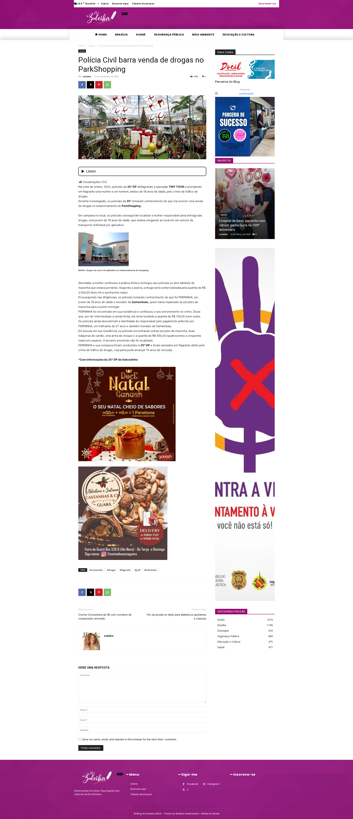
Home (81, 45)
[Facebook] (82, 84)
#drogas (111, 570)
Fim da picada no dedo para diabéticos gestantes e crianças (176, 616)
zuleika (87, 76)
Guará (91, 45)
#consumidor (96, 570)
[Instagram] (204, 784)
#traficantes (150, 570)
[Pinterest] (99, 84)
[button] (280, 3)
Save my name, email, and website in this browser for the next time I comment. (129, 739)
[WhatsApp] (107, 84)
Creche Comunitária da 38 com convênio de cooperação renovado (104, 616)
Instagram (213, 784)
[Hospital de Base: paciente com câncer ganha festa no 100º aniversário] (245, 203)
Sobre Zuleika (225, 52)
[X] (90, 84)
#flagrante (125, 570)
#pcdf (137, 570)
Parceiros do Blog (227, 81)
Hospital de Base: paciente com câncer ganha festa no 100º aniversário (242, 225)
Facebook (192, 784)
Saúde (223, 215)
